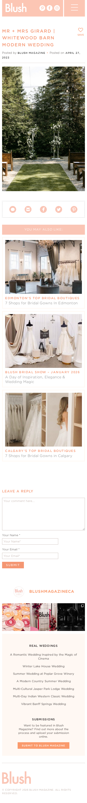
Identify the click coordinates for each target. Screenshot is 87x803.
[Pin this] (77, 84)
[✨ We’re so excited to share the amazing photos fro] (43, 617)
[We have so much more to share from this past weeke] (16, 617)
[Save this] (77, 74)
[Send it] (77, 95)
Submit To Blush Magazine (43, 745)
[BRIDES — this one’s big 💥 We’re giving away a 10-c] (71, 617)
